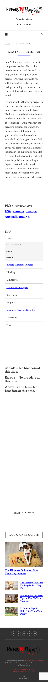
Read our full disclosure (34, 661)
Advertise (25, 669)
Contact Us (17, 669)
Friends (31, 669)
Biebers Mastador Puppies (20, 264)
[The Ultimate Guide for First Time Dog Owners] (24, 543)
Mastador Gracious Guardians (21, 310)
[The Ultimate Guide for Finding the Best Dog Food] (11, 583)
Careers (14, 671)
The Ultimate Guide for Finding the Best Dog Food (31, 585)
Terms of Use (22, 671)
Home (7, 44)
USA (8, 211)
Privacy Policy (32, 671)
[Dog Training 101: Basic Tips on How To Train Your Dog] (11, 596)
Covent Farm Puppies (17, 287)
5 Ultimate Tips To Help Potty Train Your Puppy (31, 611)
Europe (31, 211)
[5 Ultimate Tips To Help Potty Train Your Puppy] (11, 609)
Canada (18, 211)
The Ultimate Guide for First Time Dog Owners (21, 572)
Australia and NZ (17, 217)
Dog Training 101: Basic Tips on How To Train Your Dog (31, 598)
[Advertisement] (24, 423)
